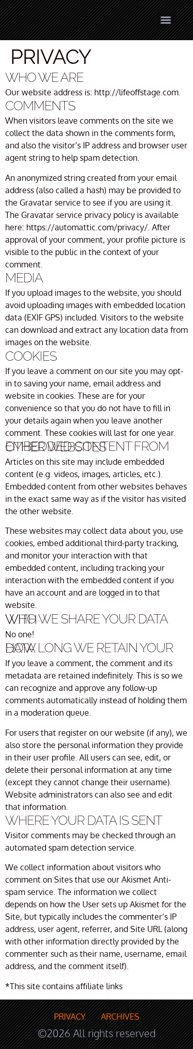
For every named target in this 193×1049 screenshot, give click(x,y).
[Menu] (165, 20)
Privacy (69, 1016)
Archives (120, 1016)
